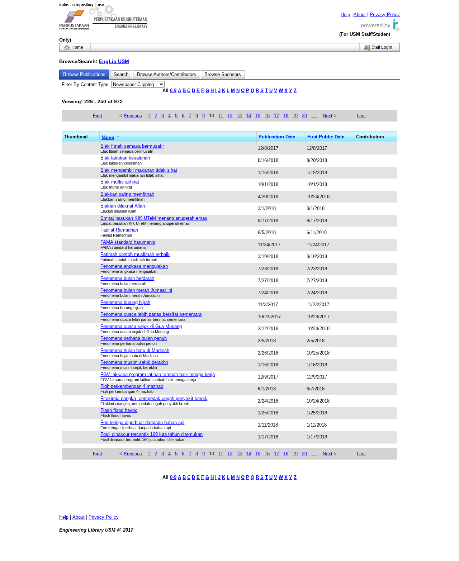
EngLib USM (114, 61)
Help (345, 14)
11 (220, 115)
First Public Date (325, 136)
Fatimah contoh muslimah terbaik (135, 254)
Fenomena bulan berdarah (127, 278)
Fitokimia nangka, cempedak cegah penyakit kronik (153, 398)
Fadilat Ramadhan (119, 230)
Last (361, 115)
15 (257, 115)
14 (248, 115)
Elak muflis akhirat (119, 182)
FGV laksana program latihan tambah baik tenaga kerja (157, 374)
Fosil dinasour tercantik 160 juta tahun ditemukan (151, 434)
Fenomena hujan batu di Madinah (134, 350)
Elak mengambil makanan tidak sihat (138, 170)
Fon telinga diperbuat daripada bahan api (142, 422)
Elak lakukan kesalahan (125, 158)
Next (327, 115)
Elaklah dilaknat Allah (122, 206)
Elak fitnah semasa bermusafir (132, 146)
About (360, 14)
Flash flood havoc (118, 410)
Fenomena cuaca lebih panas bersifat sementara (151, 314)
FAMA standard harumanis (127, 242)
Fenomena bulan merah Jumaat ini (136, 290)
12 (229, 115)
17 (276, 115)
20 (304, 115)
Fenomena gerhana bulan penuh (133, 338)
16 (267, 115)
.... (314, 115)
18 (285, 115)
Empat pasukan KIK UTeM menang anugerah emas (153, 218)
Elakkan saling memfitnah (127, 194)
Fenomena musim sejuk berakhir (134, 362)
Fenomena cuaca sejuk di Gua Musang (141, 326)
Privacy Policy (385, 14)
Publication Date (277, 136)
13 (239, 115)
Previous (133, 115)
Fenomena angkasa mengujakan (134, 266)
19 (295, 115)
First (97, 115)
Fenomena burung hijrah (125, 302)
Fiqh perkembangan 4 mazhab (131, 386)
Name (107, 137)
